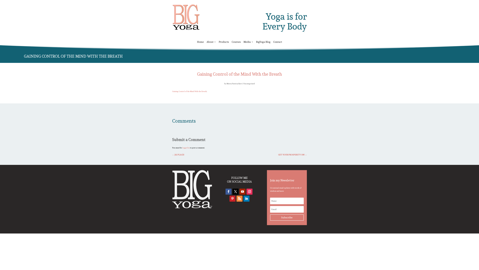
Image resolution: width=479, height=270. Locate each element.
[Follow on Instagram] (249, 192)
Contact (277, 42)
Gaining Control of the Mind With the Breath (189, 91)
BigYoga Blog (263, 42)
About (210, 42)
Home (200, 42)
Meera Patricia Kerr (234, 83)
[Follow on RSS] (239, 199)
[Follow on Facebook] (229, 192)
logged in (186, 147)
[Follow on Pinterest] (233, 199)
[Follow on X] (236, 192)
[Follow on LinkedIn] (246, 199)
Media (247, 42)
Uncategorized (249, 83)
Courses (236, 42)
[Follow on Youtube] (242, 192)
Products (224, 42)
